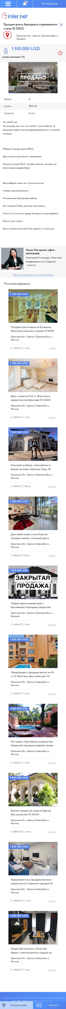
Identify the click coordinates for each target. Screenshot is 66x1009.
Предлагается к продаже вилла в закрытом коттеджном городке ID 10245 (32, 883)
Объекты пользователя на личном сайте (33, 275)
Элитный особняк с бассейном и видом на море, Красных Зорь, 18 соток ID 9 (31, 469)
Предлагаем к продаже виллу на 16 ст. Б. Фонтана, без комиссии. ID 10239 (32, 676)
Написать (53, 1005)
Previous (13, 77)
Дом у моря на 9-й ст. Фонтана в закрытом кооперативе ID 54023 (31, 398)
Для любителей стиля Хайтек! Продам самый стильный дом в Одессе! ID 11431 (30, 538)
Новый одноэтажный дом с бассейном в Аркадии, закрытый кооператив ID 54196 (30, 607)
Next (53, 77)
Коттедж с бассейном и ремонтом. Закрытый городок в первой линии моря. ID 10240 (32, 745)
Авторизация (50, 4)
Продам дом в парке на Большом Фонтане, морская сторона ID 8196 (32, 329)
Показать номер (18, 1005)
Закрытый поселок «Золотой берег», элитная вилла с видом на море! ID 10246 (31, 952)
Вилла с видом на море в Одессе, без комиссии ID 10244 (31, 813)
